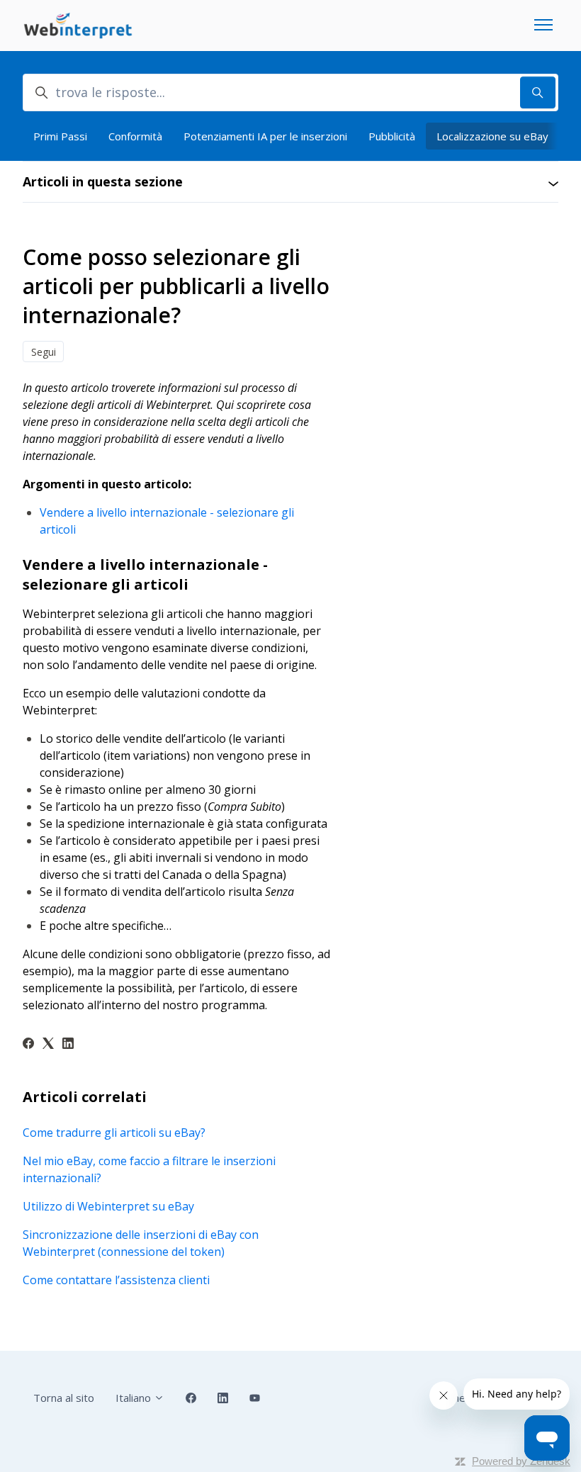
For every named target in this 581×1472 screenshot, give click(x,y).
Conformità (135, 136)
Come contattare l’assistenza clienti (116, 1280)
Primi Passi (60, 136)
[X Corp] (48, 1044)
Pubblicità (391, 136)
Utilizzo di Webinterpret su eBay (108, 1206)
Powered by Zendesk (521, 1461)
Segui (43, 352)
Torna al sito (63, 1397)
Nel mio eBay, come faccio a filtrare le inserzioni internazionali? (149, 1169)
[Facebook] (28, 1044)
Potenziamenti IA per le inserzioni (265, 136)
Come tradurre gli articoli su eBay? (114, 1132)
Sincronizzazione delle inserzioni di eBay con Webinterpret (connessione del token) (141, 1243)
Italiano (134, 1397)
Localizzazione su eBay (492, 136)
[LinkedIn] (68, 1044)
